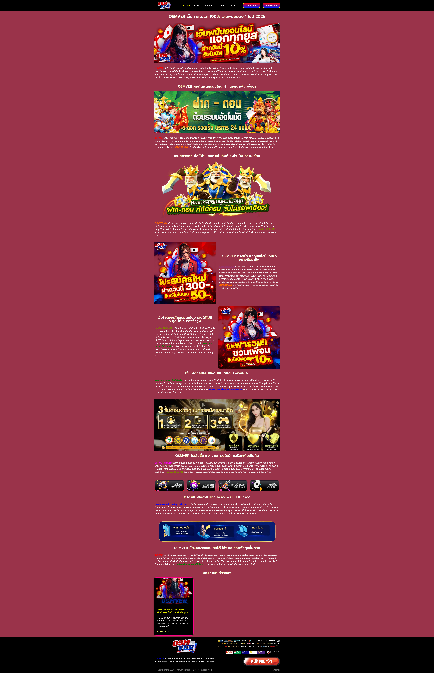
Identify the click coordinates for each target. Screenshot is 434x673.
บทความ (221, 5)
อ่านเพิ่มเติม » (163, 631)
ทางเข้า (197, 5)
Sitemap (276, 669)
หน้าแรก (186, 5)
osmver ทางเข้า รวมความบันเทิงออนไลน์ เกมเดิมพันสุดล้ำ (173, 611)
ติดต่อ (232, 5)
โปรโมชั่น (209, 5)
